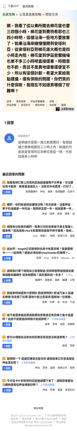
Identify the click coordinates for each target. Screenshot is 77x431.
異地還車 (21, 101)
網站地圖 (38, 408)
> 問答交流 (50, 14)
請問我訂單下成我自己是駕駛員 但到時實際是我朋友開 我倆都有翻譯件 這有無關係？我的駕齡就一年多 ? (38, 274)
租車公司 (62, 235)
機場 (63, 105)
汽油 (72, 302)
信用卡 (71, 191)
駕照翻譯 (60, 191)
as (73, 257)
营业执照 (26, 418)
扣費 (52, 302)
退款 (62, 324)
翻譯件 (38, 280)
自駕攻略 (9, 14)
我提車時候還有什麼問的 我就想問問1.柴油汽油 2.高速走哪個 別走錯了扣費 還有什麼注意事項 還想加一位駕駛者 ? (37, 296)
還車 (9, 101)
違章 (67, 213)
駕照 (52, 235)
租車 (72, 235)
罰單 (55, 324)
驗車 (50, 191)
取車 (59, 213)
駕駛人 (43, 235)
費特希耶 (40, 105)
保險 (51, 101)
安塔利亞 (25, 105)
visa (35, 235)
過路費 (71, 324)
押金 (42, 191)
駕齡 (57, 280)
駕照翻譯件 (32, 191)
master (65, 257)
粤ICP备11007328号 (46, 418)
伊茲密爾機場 (37, 101)
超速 (52, 367)
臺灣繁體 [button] (28, 6)
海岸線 (52, 105)
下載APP (13, 6)
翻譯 (64, 280)
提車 (44, 302)
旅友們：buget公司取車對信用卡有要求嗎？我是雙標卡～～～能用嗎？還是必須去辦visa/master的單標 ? (37, 252)
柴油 (64, 302)
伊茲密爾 (11, 105)
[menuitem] (10, 5)
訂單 (72, 280)
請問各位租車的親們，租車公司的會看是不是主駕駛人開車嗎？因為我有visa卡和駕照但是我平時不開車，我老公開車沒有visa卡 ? (38, 230)
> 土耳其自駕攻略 (29, 14)
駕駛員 (48, 280)
